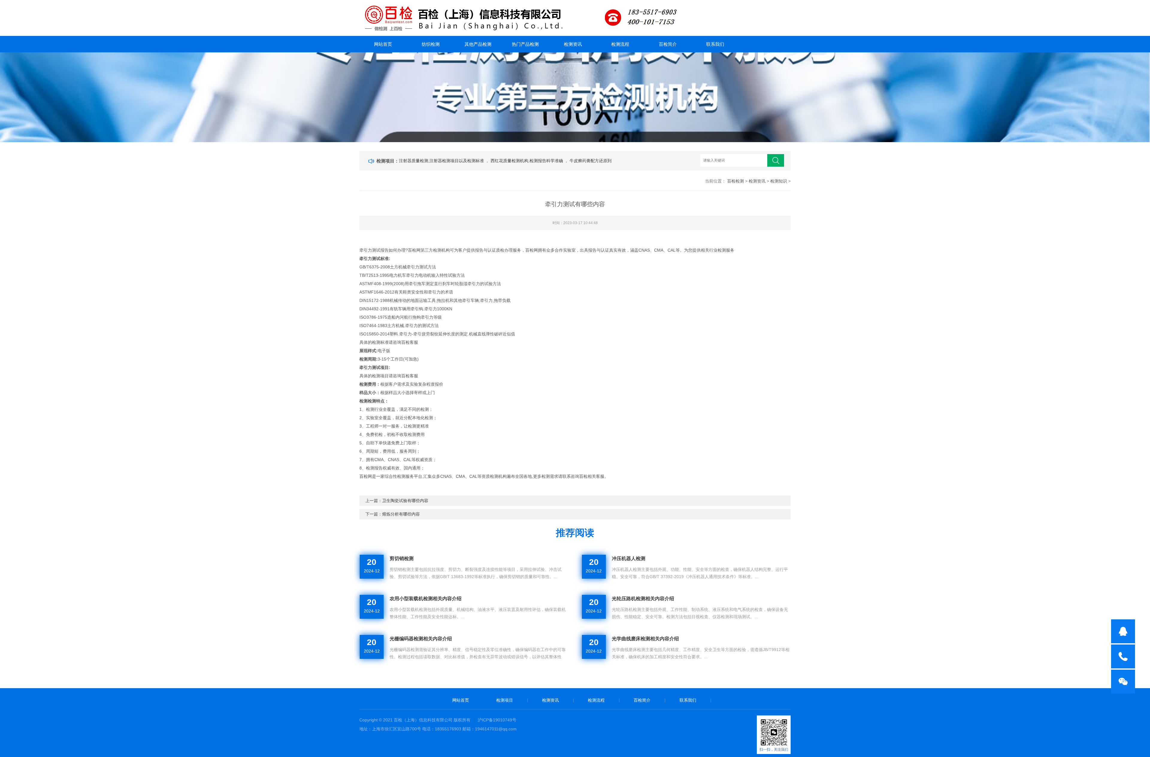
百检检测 (735, 181)
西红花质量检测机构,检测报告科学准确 (527, 160)
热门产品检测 (525, 44)
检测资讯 (573, 44)
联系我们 (715, 44)
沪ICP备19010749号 (497, 720)
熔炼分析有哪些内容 (401, 514)
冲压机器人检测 (628, 558)
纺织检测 (431, 44)
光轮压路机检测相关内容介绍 (643, 598)
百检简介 (668, 44)
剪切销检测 (402, 558)
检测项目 (504, 700)
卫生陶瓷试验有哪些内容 (405, 500)
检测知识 (778, 181)
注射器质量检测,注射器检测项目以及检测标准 (442, 160)
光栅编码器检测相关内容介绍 (421, 638)
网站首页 (383, 44)
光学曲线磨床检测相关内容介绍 (645, 638)
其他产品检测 (477, 44)
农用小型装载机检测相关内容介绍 (425, 598)
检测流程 (620, 44)
